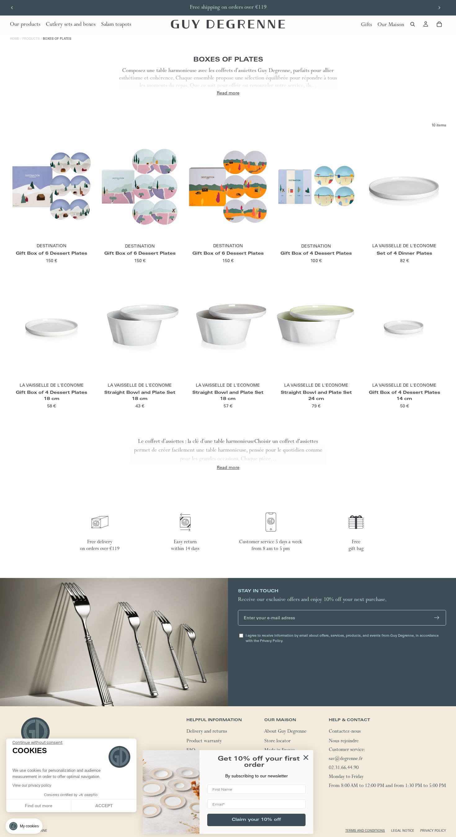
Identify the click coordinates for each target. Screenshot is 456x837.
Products (31, 39)
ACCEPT (104, 805)
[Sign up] (436, 618)
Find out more (38, 805)
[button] (24, 826)
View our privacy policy (31, 785)
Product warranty (204, 741)
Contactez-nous (345, 732)
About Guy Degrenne (285, 732)
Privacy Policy (433, 831)
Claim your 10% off (256, 820)
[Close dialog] (306, 757)
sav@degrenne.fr (346, 759)
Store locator (277, 741)
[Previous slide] (12, 8)
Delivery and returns (206, 732)
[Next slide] (439, 8)
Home (14, 39)
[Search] (412, 24)
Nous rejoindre (344, 741)
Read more (228, 92)
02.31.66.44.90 (344, 768)
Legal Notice (402, 831)
